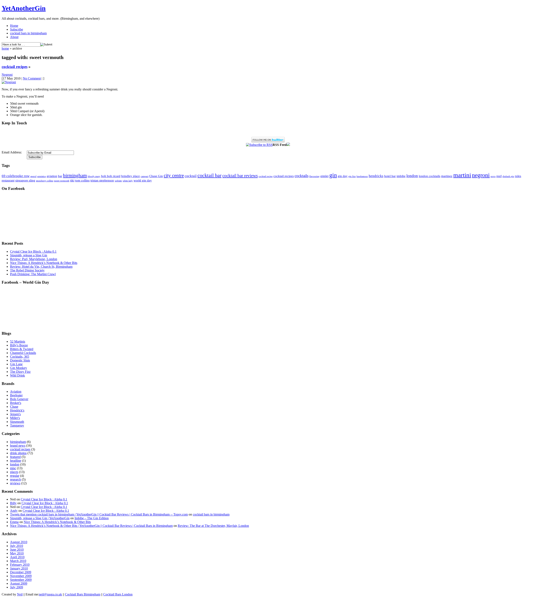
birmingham (75, 175)
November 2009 (21, 576)
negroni (481, 175)
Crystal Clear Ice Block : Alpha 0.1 (33, 251)
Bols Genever (19, 399)
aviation (52, 176)
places (14, 472)
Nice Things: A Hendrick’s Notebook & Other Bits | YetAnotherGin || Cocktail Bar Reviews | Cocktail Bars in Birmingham (91, 525)
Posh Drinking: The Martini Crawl (33, 274)
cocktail (191, 176)
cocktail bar (209, 175)
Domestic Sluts (20, 360)
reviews (15, 483)
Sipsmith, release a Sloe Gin (28, 255)
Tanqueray (17, 425)
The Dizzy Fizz (20, 371)
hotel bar (390, 176)
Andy (14, 510)
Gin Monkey (18, 368)
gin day (343, 176)
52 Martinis (17, 341)
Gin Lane (16, 364)
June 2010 (17, 549)
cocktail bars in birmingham (28, 33)
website (118, 181)
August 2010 (18, 542)
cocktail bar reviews (240, 175)
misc (13, 468)
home (5, 48)
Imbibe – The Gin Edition (92, 518)
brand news (17, 445)
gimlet (324, 176)
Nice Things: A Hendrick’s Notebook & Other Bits (43, 263)
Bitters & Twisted (21, 349)
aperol (33, 176)
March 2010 (18, 561)
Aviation (15, 391)
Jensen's (15, 414)
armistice (41, 176)
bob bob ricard (110, 176)
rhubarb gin (508, 176)
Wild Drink (17, 375)
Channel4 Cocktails (23, 353)
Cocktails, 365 (19, 356)
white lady (128, 181)
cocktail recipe (266, 176)
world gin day (143, 180)
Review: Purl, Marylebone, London (33, 259)
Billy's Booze (19, 345)
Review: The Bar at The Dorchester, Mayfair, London (213, 525)
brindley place (130, 176)
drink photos (18, 453)
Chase (14, 406)
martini (462, 175)
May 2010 (17, 553)
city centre (174, 175)
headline (15, 460)
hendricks (376, 176)
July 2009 (16, 587)
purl (499, 176)
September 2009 (21, 579)
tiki (72, 180)
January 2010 (19, 568)
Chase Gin (156, 176)
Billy (13, 503)
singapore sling (25, 180)
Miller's (15, 418)
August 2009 (18, 583)
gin (333, 175)
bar (60, 176)
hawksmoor (362, 176)
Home (14, 25)
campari (144, 176)
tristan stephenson (102, 180)
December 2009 (20, 572)
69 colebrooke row (16, 176)
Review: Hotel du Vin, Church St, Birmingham (41, 266)
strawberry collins (44, 181)
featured (15, 457)
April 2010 (17, 557)
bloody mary (94, 176)
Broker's (15, 403)
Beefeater (16, 395)
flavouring (314, 176)
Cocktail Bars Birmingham (82, 594)
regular (14, 475)
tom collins (82, 180)
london (412, 176)
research (15, 479)
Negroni (7, 74)
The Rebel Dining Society (27, 270)
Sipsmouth (17, 421)
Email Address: (12, 152)
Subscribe (16, 29)
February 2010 (20, 564)
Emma (14, 522)
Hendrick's (17, 410)
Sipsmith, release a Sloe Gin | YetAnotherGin (40, 518)
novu (493, 176)
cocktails (301, 176)
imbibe (401, 176)
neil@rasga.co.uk (50, 594)
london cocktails (429, 176)
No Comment (32, 78)
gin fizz (352, 176)
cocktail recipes (14, 66)
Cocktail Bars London (118, 594)
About (14, 37)
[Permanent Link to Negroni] (9, 82)
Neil (20, 594)
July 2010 (16, 546)
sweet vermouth (61, 181)
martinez (446, 176)
